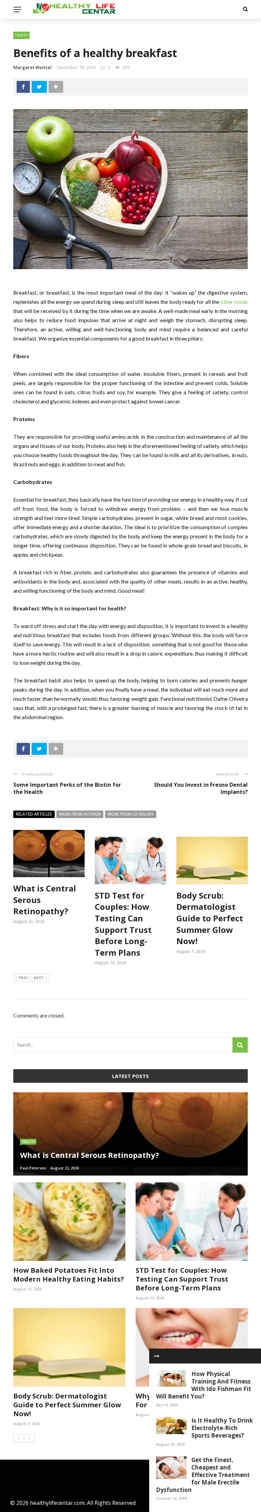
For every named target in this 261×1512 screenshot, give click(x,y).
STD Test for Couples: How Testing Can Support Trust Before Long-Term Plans (123, 924)
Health (21, 35)
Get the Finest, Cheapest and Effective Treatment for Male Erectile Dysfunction (203, 1475)
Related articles (34, 814)
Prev (23, 977)
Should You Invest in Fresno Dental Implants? (201, 788)
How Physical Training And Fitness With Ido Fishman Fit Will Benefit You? (203, 1385)
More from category (131, 814)
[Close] (156, 1356)
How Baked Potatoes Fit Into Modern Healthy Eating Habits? (68, 1275)
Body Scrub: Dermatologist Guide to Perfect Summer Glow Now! (209, 918)
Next (39, 977)
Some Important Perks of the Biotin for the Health (67, 788)
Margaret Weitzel (32, 67)
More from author (80, 814)
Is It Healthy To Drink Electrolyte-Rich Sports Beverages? (222, 1428)
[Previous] (18, 1439)
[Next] (30, 1439)
